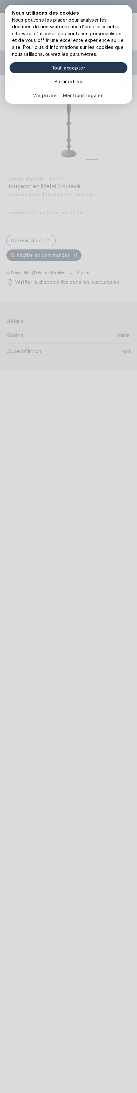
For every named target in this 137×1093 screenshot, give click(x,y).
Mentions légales (83, 95)
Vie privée (45, 95)
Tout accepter (68, 67)
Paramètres (68, 81)
